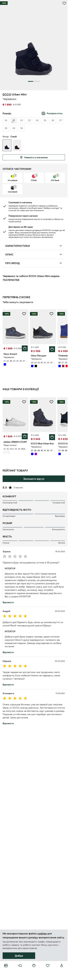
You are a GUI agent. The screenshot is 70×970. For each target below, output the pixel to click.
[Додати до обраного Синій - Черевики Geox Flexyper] (51, 314)
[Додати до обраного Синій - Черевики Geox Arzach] (24, 314)
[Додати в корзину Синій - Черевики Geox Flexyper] (52, 349)
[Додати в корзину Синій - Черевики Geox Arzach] (25, 348)
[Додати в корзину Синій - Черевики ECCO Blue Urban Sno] (52, 437)
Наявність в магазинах (36, 157)
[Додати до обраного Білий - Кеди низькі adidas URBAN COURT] (24, 402)
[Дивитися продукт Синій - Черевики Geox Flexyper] (43, 326)
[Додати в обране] (64, 3)
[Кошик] (34, 965)
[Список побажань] (47, 965)
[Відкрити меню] (20, 965)
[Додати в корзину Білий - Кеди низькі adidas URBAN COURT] (25, 436)
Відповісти (8, 602)
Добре (19, 955)
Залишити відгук (33, 478)
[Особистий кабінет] (61, 965)
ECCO (7, 94)
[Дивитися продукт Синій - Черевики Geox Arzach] (16, 326)
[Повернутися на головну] (6, 965)
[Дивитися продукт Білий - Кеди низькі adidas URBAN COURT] (16, 414)
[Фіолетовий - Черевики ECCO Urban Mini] (17, 145)
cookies (42, 933)
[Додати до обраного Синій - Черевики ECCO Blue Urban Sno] (51, 402)
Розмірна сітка (54, 113)
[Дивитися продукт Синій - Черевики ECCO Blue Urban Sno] (43, 414)
